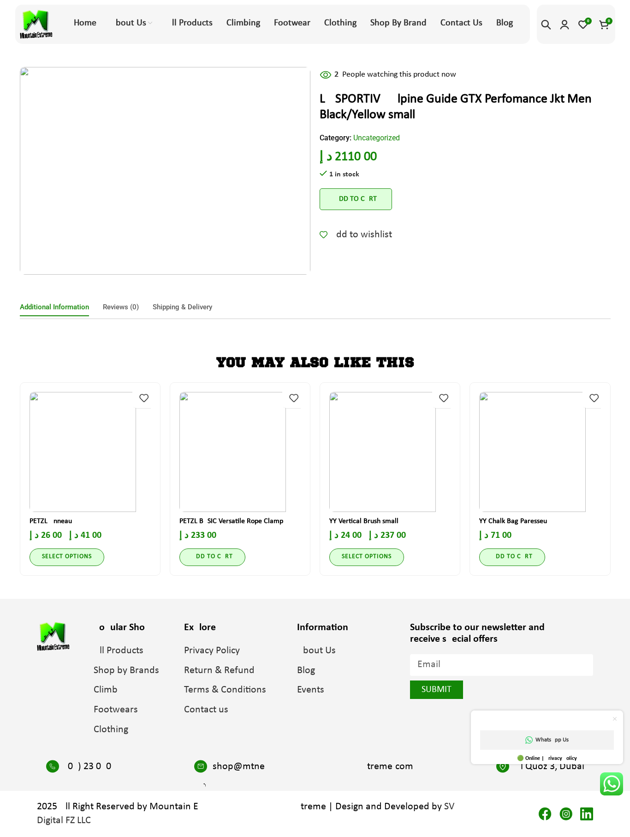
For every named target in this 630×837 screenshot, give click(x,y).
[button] (212, 557)
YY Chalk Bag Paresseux (514, 521)
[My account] (564, 24)
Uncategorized (376, 137)
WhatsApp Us (552, 740)
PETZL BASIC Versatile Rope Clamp (231, 521)
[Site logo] (36, 24)
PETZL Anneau (51, 521)
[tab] (54, 307)
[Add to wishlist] (143, 397)
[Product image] (90, 451)
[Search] (546, 24)
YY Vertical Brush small (363, 521)
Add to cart (356, 199)
